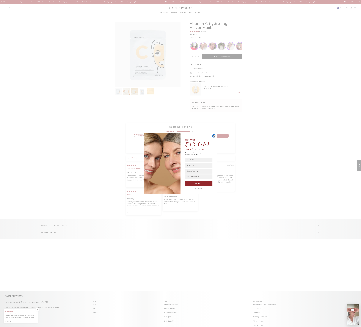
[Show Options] (211, 171)
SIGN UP (198, 183)
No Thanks (199, 188)
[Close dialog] (214, 136)
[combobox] (198, 171)
